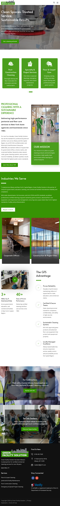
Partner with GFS (30, 390)
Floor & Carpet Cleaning (8, 477)
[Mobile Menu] (57, 2)
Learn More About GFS (9, 165)
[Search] (54, 2)
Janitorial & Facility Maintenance (10, 480)
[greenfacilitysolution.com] (8, 2)
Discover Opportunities (30, 429)
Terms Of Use (13, 503)
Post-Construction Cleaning (9, 484)
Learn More (4, 468)
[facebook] (33, 478)
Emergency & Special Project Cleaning (12, 487)
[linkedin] (36, 478)
